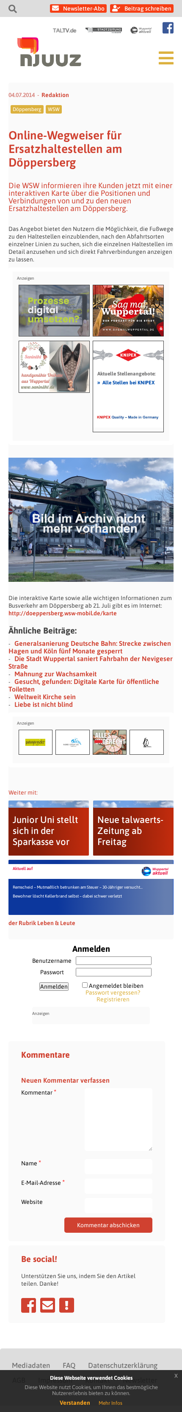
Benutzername (52, 960)
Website (32, 1201)
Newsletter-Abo (84, 8)
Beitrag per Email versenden (47, 1305)
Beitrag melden (66, 1305)
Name (31, 1163)
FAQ (69, 1365)
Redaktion (55, 95)
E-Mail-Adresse (43, 1183)
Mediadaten (31, 1365)
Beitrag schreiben (147, 8)
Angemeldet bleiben (116, 985)
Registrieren (113, 999)
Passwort (52, 972)
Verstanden (75, 1402)
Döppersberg (27, 109)
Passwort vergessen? (112, 992)
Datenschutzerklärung (122, 1365)
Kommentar (38, 1092)
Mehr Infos (110, 1403)
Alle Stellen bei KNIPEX (125, 382)
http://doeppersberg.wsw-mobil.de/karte (62, 613)
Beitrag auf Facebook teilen (28, 1305)
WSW (54, 109)
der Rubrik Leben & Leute (41, 923)
